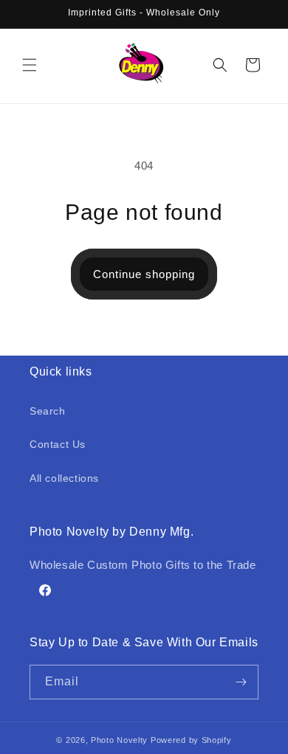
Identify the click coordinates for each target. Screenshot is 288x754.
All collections (64, 478)
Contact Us (58, 444)
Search (48, 411)
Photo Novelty (119, 740)
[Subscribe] (241, 682)
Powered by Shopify (191, 740)
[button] (29, 65)
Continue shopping (144, 274)
